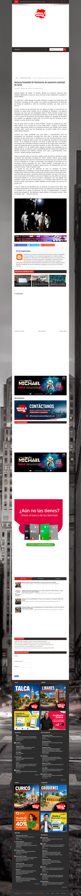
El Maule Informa (20, 850)
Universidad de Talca (47, 735)
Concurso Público (20, 753)
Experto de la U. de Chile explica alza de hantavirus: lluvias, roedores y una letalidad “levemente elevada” (51, 862)
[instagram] (58, 1)
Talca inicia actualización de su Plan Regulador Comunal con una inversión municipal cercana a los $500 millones (26, 738)
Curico (31, 88)
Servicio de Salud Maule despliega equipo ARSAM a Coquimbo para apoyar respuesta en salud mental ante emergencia (52, 758)
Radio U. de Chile (46, 859)
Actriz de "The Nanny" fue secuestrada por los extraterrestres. (28, 646)
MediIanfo (18, 876)
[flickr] (55, 1)
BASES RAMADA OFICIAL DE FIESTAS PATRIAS (26, 771)
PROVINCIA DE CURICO (38, 88)
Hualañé (18, 770)
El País (44, 866)
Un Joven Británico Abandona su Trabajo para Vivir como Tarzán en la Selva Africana (33, 644)
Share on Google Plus (49, 245)
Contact (57, 893)
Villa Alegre (19, 757)
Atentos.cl (18, 869)
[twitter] (52, 1)
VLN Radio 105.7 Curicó (22, 835)
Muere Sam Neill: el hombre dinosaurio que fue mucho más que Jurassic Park (32, 643)
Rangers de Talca (46, 763)
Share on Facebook (22, 245)
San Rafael (18, 752)
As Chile (44, 843)
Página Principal (42, 331)
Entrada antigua (63, 331)
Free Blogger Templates (38, 893)
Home (48, 893)
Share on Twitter (35, 245)
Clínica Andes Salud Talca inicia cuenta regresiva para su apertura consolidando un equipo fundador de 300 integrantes (26, 859)
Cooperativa (45, 837)
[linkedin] (62, 1)
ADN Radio (44, 851)
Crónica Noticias (20, 841)
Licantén (18, 742)
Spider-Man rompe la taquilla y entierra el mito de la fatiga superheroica (30, 641)
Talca (17, 735)
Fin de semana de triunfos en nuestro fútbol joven (52, 764)
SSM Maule (45, 756)
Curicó (17, 763)
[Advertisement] (40, 34)
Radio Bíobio (45, 881)
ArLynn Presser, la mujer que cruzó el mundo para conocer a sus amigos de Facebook (34, 647)
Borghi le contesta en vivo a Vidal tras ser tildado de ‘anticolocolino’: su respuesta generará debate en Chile (53, 846)
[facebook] (49, 1)
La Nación (44, 874)
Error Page (63, 893)
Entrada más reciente (19, 331)
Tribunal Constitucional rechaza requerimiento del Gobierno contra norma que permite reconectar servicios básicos (26, 872)
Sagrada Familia (20, 746)
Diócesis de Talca (46, 741)
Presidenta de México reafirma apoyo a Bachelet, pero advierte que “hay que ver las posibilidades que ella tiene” (52, 877)
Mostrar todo (37, 774)
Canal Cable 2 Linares (21, 856)
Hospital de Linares (47, 774)
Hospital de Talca (46, 747)
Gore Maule (45, 768)
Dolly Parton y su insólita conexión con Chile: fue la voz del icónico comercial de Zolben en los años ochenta (53, 869)
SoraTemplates (22, 893)
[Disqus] (40, 354)
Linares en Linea (20, 863)
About (52, 893)
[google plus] (65, 1)
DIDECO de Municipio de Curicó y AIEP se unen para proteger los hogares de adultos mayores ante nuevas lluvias (26, 765)
